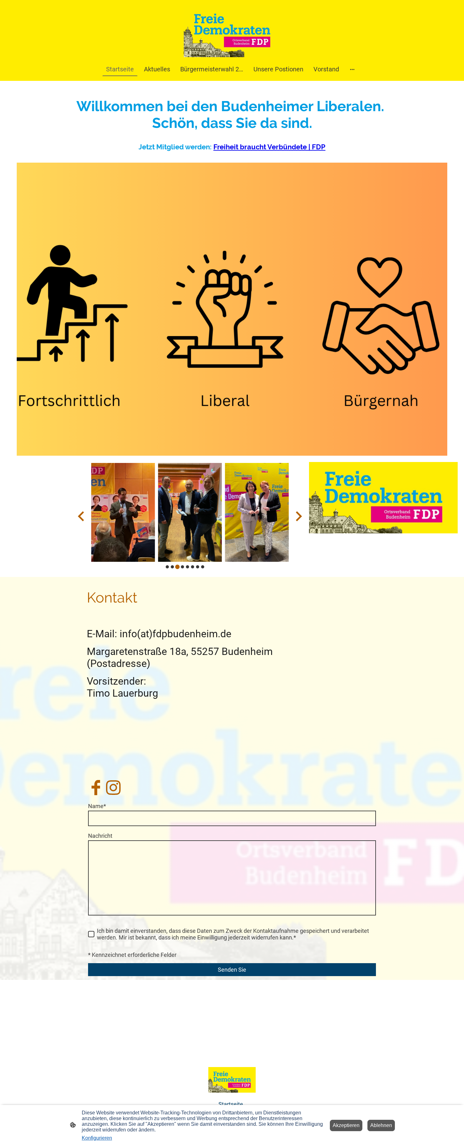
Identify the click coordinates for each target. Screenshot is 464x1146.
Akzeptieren (346, 1125)
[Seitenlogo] (232, 31)
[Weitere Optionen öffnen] (352, 69)
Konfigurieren (97, 1138)
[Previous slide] (81, 516)
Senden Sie (232, 969)
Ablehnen (381, 1125)
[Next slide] (298, 516)
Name (97, 806)
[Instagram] (113, 787)
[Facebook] (95, 787)
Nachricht (100, 835)
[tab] (167, 566)
